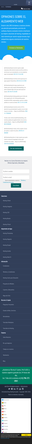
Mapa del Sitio (6, 296)
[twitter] (9, 389)
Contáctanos (6, 266)
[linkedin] (15, 389)
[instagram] (23, 389)
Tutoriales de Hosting (8, 328)
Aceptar (26, 435)
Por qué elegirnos (7, 343)
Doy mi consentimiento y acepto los (12, 180)
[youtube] (20, 389)
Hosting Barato (7, 218)
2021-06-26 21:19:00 (21, 81)
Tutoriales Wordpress (8, 322)
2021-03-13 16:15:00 (18, 74)
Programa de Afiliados (8, 284)
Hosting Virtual (7, 224)
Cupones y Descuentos (8, 290)
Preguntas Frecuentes (8, 304)
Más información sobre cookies (5, 438)
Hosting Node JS (7, 257)
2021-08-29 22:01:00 (12, 91)
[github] (17, 389)
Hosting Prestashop (8, 233)
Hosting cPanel (7, 200)
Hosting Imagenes (7, 206)
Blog (4, 361)
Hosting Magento (7, 239)
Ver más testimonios (16, 148)
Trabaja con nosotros (8, 349)
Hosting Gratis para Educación (10, 278)
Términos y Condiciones (9, 272)
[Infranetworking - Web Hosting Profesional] (9, 3)
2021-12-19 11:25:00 (22, 102)
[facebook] (12, 389)
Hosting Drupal (7, 245)
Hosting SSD (6, 212)
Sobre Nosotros (7, 337)
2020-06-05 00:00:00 (9, 143)
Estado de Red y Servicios (9, 310)
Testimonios (6, 355)
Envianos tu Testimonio (16, 48)
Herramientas (6, 316)
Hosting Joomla (7, 251)
